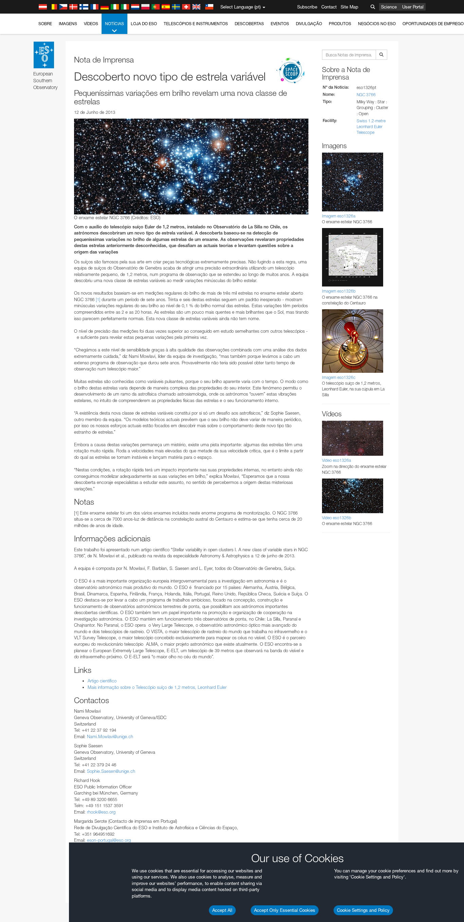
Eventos (280, 23)
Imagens (68, 23)
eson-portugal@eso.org (109, 840)
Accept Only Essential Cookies (284, 910)
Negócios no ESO (377, 23)
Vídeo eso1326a (336, 460)
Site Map (349, 7)
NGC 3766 (366, 94)
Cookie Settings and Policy (363, 910)
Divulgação (309, 23)
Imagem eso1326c (338, 377)
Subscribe (307, 7)
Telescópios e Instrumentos (196, 23)
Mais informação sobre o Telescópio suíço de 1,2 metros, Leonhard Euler (157, 687)
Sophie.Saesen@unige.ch (111, 771)
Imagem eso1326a (338, 216)
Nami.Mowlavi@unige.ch (110, 736)
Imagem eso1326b (339, 291)
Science (389, 7)
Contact (329, 7)
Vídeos (91, 23)
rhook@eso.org (101, 812)
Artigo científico (102, 680)
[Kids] (291, 71)
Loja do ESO (144, 23)
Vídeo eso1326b (336, 517)
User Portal (413, 7)
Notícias (114, 23)
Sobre (45, 23)
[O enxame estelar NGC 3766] (191, 166)
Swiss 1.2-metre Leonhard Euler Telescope (371, 126)
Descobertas (249, 23)
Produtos (340, 23)
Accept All (222, 910)
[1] (98, 299)
